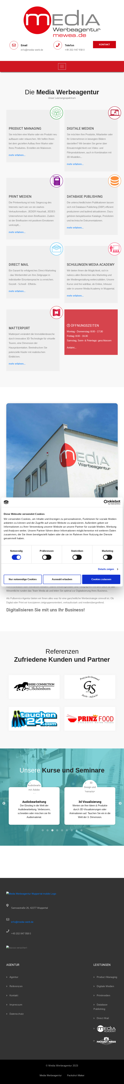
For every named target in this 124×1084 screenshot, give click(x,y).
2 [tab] (47, 830)
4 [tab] (57, 830)
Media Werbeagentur (51, 1075)
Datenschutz (17, 1013)
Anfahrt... (71, 347)
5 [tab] (62, 830)
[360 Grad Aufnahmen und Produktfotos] (104, 1040)
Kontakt (104, 44)
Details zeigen (106, 569)
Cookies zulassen (101, 579)
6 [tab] (66, 830)
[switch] (46, 557)
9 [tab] (81, 830)
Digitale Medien (105, 986)
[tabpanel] (34, 803)
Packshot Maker (75, 1075)
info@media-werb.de (22, 922)
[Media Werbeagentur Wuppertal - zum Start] (31, 893)
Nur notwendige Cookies (23, 579)
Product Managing (107, 977)
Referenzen (16, 986)
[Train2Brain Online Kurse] (104, 1028)
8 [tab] (76, 830)
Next (120, 803)
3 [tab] (52, 830)
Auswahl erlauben (62, 579)
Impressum (16, 1004)
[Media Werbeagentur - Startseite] (62, 21)
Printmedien (103, 995)
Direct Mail (103, 1018)
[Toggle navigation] (62, 66)
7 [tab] (71, 830)
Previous (3, 803)
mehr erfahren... (17, 155)
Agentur (14, 977)
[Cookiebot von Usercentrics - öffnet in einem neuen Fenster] (106, 502)
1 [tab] (42, 830)
